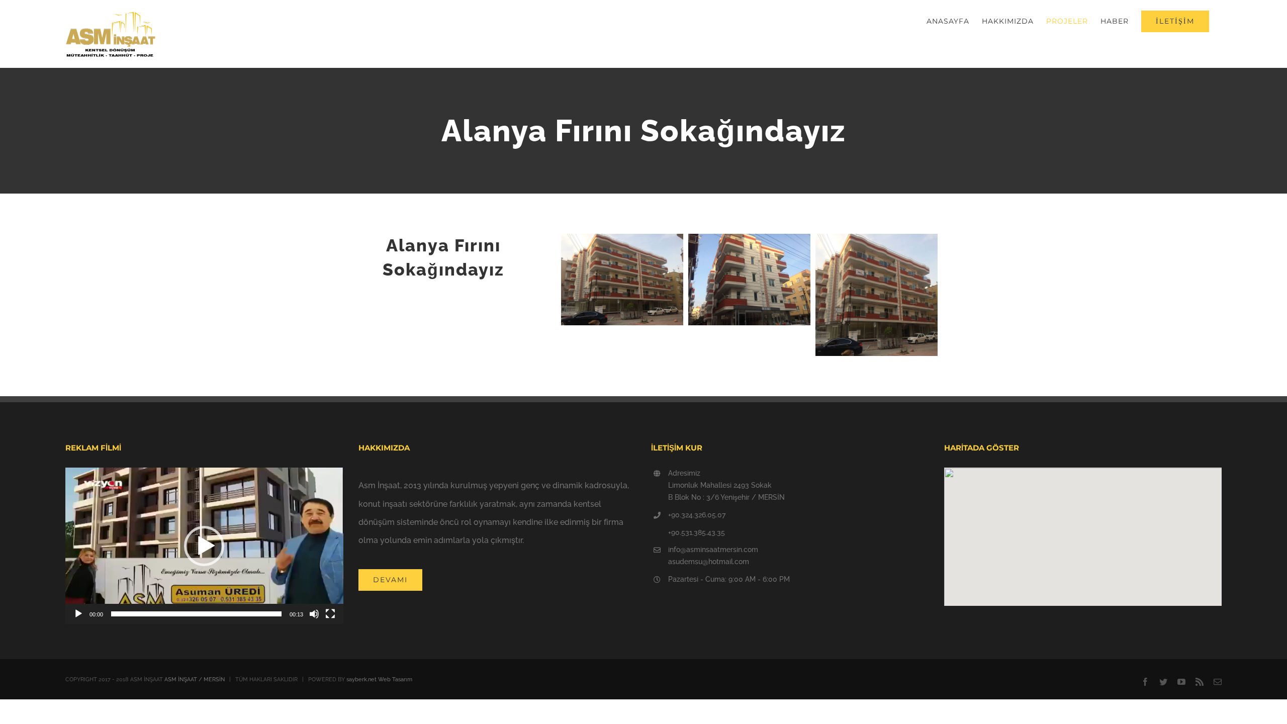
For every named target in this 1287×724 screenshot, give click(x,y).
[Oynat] (78, 614)
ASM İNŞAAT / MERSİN (194, 679)
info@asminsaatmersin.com (713, 550)
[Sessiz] (314, 614)
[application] (204, 546)
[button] (204, 546)
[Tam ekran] (330, 614)
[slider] (196, 613)
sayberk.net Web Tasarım (379, 679)
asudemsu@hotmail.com (708, 562)
